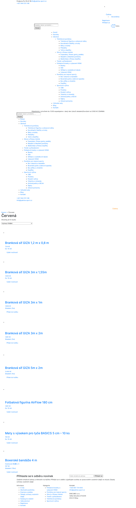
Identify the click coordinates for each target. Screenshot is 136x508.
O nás (22, 488)
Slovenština (115, 17)
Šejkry (63, 99)
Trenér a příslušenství (64, 61)
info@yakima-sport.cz (39, 1)
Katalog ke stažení (26, 499)
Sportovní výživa (63, 85)
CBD (62, 88)
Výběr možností (12, 252)
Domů (55, 32)
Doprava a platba (26, 492)
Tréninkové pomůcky (64, 39)
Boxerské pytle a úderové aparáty (72, 79)
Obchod (56, 37)
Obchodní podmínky (27, 490)
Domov (3, 212)
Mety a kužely (65, 46)
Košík (114, 25)
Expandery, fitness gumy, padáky (72, 54)
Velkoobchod (25, 501)
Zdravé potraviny (67, 101)
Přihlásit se (106, 23)
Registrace (106, 20)
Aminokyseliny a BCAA (68, 96)
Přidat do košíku (12, 312)
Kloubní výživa (66, 92)
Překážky (64, 48)
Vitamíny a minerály (67, 94)
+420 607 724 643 (76, 488)
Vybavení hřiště (66, 72)
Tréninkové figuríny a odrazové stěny (74, 41)
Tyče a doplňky (66, 50)
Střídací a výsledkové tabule (70, 70)
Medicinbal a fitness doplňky (71, 59)
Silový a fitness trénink (65, 52)
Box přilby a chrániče (68, 81)
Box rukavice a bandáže (69, 77)
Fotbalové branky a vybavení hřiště (69, 63)
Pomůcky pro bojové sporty (67, 74)
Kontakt (55, 108)
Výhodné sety (58, 103)
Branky (63, 65)
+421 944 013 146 (23, 3)
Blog (54, 105)
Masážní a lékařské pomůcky (71, 57)
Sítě (62, 68)
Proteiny (63, 90)
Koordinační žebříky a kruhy (70, 43)
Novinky (56, 34)
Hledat (37, 28)
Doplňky (63, 83)
